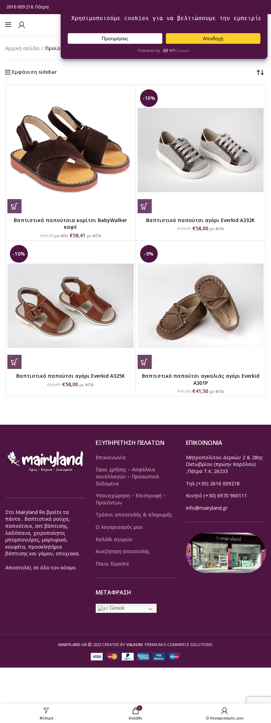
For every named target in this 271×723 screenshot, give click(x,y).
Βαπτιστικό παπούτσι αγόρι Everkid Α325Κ (70, 375)
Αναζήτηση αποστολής (123, 551)
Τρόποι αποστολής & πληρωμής (134, 514)
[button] (14, 206)
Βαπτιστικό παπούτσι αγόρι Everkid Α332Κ (200, 220)
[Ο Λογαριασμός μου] (22, 25)
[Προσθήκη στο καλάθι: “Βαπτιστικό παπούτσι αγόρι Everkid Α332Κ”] (145, 206)
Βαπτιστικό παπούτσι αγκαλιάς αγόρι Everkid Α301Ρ (200, 379)
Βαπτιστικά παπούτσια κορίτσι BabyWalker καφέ (70, 224)
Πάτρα (42, 7)
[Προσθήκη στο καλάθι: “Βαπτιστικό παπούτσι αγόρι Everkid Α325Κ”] (14, 362)
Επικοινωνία (111, 457)
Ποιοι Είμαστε (112, 563)
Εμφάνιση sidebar (34, 72)
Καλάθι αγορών (114, 539)
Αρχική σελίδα (22, 48)
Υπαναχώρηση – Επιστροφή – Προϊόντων (131, 499)
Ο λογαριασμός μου (119, 527)
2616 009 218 (19, 7)
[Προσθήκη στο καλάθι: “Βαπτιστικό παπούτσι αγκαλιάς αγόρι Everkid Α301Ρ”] (145, 362)
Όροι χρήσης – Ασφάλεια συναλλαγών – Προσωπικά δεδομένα (127, 476)
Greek (116, 608)
